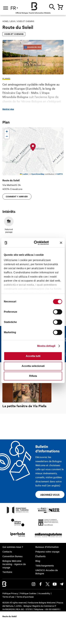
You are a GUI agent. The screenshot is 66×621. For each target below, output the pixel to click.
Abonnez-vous (50, 494)
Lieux (12, 21)
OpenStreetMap (37, 174)
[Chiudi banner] (61, 243)
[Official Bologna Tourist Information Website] (34, 6)
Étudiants (40, 556)
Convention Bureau (12, 556)
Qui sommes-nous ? (12, 546)
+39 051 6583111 (52, 609)
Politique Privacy (10, 593)
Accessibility (44, 593)
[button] (33, 147)
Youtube (55, 584)
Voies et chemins (25, 21)
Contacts (7, 551)
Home (5, 21)
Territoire (7, 572)
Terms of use (8, 596)
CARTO (59, 174)
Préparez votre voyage (47, 551)
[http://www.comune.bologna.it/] (17, 537)
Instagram (33, 584)
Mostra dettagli (46, 346)
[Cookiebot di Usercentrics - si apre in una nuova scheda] (36, 242)
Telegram (62, 584)
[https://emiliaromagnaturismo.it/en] (48, 537)
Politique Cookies (28, 593)
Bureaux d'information (47, 546)
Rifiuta (33, 376)
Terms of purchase (25, 596)
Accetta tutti (33, 356)
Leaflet (25, 174)
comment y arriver (17, 196)
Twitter (48, 584)
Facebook (40, 584)
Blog (37, 560)
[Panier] (60, 7)
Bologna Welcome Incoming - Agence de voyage (14, 564)
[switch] (57, 311)
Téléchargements (44, 565)
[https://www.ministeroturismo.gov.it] (17, 513)
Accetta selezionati (33, 366)
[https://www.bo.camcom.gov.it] (48, 525)
